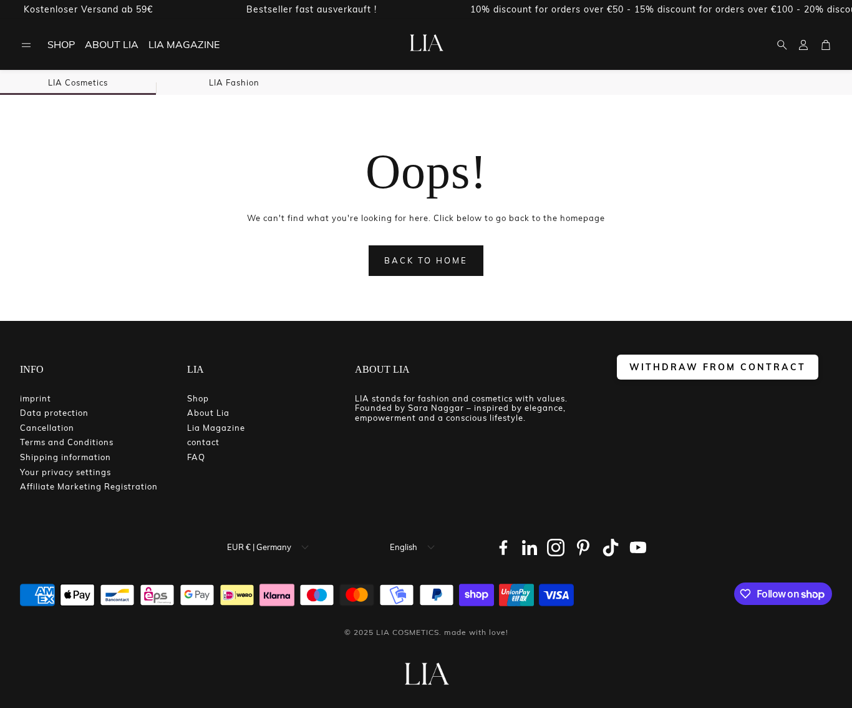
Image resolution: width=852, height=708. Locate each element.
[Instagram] (555, 547)
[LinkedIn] (529, 547)
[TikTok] (610, 547)
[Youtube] (638, 547)
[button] (26, 44)
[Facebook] (503, 547)
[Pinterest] (583, 547)
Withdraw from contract (717, 367)
